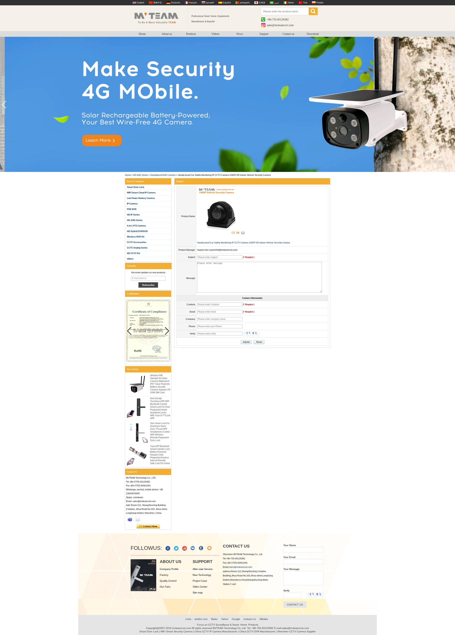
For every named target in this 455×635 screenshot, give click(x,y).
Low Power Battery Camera (141, 198)
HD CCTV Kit (133, 253)
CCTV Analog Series (137, 248)
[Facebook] (167, 548)
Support (263, 33)
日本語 (262, 2)
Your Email (289, 557)
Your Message (291, 569)
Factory (164, 574)
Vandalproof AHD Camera (162, 175)
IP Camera (132, 203)
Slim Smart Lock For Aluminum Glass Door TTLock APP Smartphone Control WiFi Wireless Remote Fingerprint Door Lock (160, 432)
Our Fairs (165, 586)
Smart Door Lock (135, 187)
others (130, 259)
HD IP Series (133, 215)
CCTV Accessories (136, 242)
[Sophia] (130, 519)
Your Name (289, 545)
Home (142, 33)
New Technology (202, 574)
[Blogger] (209, 548)
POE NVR (131, 209)
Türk (305, 2)
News (239, 33)
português (245, 2)
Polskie (319, 2)
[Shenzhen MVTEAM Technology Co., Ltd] (159, 18)
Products (191, 33)
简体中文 (157, 2)
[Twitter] (176, 548)
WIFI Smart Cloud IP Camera (141, 192)
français (193, 2)
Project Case (200, 580)
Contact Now (148, 526)
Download (313, 33)
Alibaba (263, 619)
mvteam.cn (249, 619)
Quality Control (168, 580)
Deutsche (175, 2)
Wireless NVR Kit (135, 237)
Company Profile (169, 569)
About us (167, 33)
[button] (450, 105)
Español (227, 2)
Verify (286, 590)
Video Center (200, 586)
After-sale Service (203, 569)
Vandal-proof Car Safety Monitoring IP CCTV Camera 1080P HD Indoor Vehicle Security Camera (243, 242)
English (140, 2)
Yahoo (224, 619)
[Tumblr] (201, 548)
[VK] (193, 548)
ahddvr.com (201, 619)
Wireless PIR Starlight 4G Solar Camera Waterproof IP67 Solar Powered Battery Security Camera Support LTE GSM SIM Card (160, 384)
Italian (291, 2)
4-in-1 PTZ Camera (136, 226)
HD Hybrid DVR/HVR (137, 231)
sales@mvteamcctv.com (280, 25)
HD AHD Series (140, 175)
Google (236, 619)
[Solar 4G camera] (227, 171)
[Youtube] (184, 548)
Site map (198, 592)
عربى (276, 2)
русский (210, 2)
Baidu (214, 619)
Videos (215, 33)
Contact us (288, 33)
